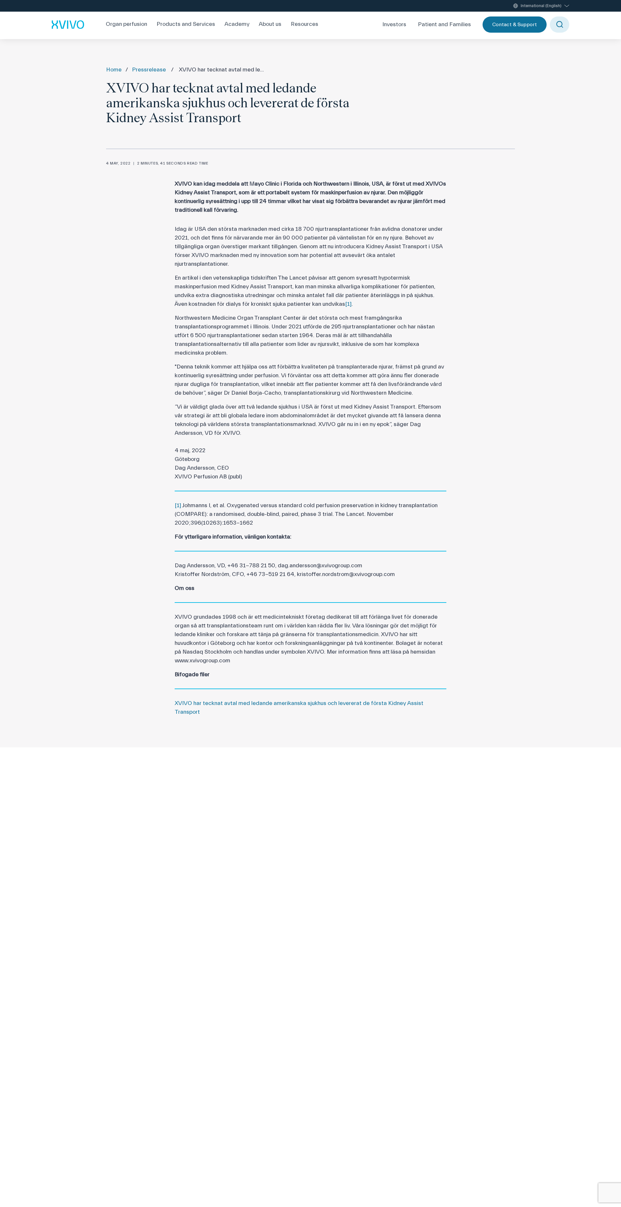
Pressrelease (149, 69)
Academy (236, 24)
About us (270, 24)
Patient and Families (444, 24)
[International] (68, 24)
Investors (394, 24)
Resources (304, 24)
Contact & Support (514, 24)
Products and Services (186, 24)
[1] (348, 304)
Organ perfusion (126, 24)
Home (114, 69)
